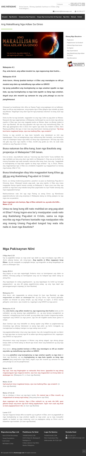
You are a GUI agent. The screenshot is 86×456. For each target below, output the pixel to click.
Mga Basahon (13, 17)
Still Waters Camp (7, 443)
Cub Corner (6, 441)
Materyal (73, 17)
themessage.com (19, 453)
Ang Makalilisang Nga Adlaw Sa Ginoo (75, 54)
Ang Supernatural (72, 50)
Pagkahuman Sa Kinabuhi (75, 42)
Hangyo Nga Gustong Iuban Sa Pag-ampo (49, 17)
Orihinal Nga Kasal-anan (74, 45)
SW (79, 4)
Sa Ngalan (70, 48)
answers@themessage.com (63, 11)
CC (83, 4)
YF (75, 4)
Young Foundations (8, 438)
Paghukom (70, 40)
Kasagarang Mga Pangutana (27, 17)
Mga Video (66, 17)
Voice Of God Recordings (10, 435)
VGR (72, 4)
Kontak (79, 17)
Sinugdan (5, 17)
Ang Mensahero (72, 58)
